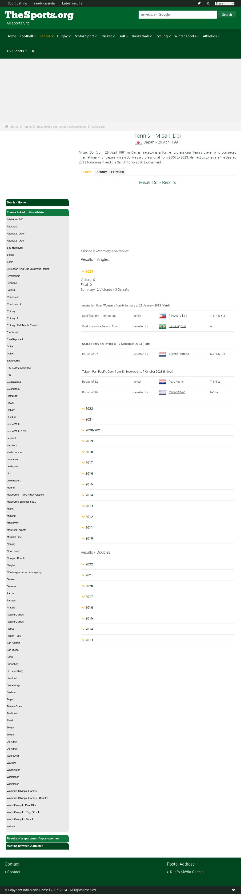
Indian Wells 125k (17, 431)
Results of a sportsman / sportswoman (62, 126)
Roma (10, 628)
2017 (89, 462)
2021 (89, 419)
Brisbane (12, 283)
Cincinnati (12, 332)
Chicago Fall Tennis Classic (22, 325)
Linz (9, 473)
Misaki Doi (98, 126)
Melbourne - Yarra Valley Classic (25, 494)
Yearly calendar (44, 3)
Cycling (162, 36)
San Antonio (13, 642)
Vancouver (13, 755)
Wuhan (11, 826)
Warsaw (11, 762)
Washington (13, 769)
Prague (11, 607)
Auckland (12, 226)
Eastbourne (13, 360)
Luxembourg (14, 480)
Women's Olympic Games (22, 791)
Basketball (140, 36)
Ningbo (11, 565)
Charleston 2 (14, 304)
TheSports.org (22, 15)
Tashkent (12, 713)
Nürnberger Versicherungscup (24, 572)
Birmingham (13, 275)
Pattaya (11, 600)
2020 (89, 586)
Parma (10, 593)
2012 (89, 516)
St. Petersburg (15, 671)
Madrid (11, 487)
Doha (10, 346)
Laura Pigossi (177, 326)
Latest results (72, 3)
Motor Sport (84, 36)
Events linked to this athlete (25, 212)
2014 (89, 495)
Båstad (11, 290)
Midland (11, 515)
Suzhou (11, 692)
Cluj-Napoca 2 (15, 339)
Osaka (11, 579)
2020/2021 (93, 430)
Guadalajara (14, 381)
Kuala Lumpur (15, 452)
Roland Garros (15, 614)
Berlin (10, 261)
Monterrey (13, 522)
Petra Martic (176, 381)
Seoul (10, 657)
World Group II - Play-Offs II (23, 812)
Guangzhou (13, 388)
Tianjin (10, 720)
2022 (89, 408)
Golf (122, 36)
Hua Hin (11, 417)
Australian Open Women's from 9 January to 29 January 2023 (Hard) (126, 305)
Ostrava (11, 586)
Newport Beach (15, 558)
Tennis (45, 36)
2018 (89, 451)
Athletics (210, 36)
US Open (12, 741)
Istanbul (11, 438)
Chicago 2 (12, 318)
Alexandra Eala (178, 315)
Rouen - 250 (14, 635)
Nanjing (11, 544)
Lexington (12, 466)
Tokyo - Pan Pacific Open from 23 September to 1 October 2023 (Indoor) (127, 371)
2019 (89, 441)
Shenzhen (12, 664)
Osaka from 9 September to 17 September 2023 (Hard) (116, 344)
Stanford (11, 678)
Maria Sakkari (177, 392)
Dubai (10, 353)
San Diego (13, 649)
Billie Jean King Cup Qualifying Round (28, 268)
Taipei (10, 699)
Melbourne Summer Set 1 (21, 501)
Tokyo (10, 727)
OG (33, 50)
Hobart (11, 410)
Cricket (106, 36)
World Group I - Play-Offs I (22, 805)
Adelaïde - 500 (15, 219)
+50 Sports (15, 50)
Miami (10, 508)
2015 (89, 484)
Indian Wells (13, 424)
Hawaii (10, 402)
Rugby (62, 36)
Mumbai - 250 (14, 537)
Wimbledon (13, 776)
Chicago (11, 311)
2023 (89, 271)
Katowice (12, 445)
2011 (89, 527)
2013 (89, 506)
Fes (9, 374)
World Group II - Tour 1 (20, 819)
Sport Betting (17, 3)
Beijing (10, 254)
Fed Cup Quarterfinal (19, 367)
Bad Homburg (15, 247)
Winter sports (185, 36)
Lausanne (12, 459)
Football (26, 36)
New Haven (13, 551)
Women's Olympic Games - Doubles (27, 798)
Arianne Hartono (179, 354)
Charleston (13, 297)
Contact (13, 871)
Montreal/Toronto (16, 529)
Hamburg (12, 395)
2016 (89, 473)
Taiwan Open (14, 706)
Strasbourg (13, 685)
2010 (89, 538)
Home (11, 36)
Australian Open (16, 233)
